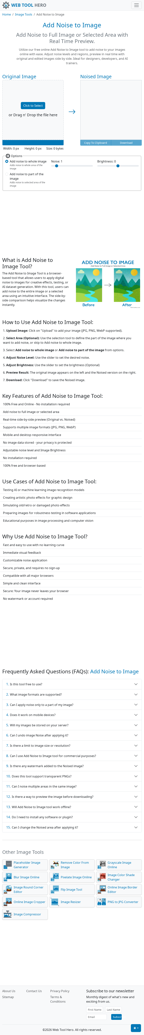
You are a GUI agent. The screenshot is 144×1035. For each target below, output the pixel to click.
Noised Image (96, 76)
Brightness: (106, 161)
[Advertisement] (72, 221)
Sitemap (8, 997)
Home (6, 14)
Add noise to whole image (28, 161)
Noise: (56, 161)
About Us (8, 991)
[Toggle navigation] (136, 5)
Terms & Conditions (58, 999)
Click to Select (33, 106)
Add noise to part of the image (27, 176)
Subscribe (117, 1017)
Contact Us (34, 991)
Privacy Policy (59, 991)
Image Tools (23, 14)
